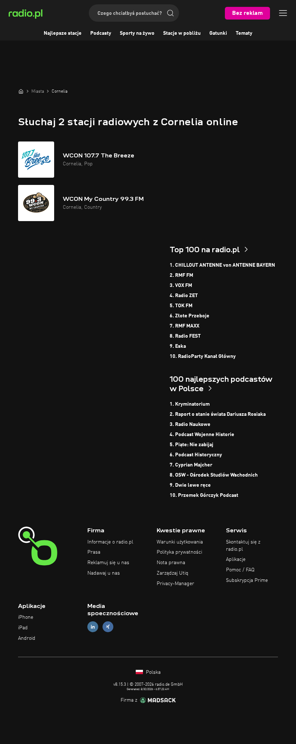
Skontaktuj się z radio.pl (243, 546)
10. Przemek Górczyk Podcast (204, 495)
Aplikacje (235, 559)
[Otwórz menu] (283, 13)
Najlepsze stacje (63, 33)
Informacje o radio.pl (110, 542)
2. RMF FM (181, 275)
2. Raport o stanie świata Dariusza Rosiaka (218, 414)
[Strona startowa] (21, 91)
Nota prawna (171, 562)
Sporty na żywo (137, 33)
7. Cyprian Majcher (191, 465)
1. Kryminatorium (190, 404)
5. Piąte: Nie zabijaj (191, 444)
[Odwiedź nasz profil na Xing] (108, 627)
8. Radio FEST (185, 336)
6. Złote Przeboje (189, 315)
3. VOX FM (181, 285)
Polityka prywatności (179, 552)
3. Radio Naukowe (190, 424)
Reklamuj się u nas (108, 562)
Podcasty (100, 33)
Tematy (244, 33)
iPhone (25, 617)
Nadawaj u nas (103, 573)
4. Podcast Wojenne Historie (202, 434)
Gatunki (218, 33)
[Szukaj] (170, 13)
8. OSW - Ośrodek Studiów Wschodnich (214, 475)
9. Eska (178, 346)
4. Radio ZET (184, 295)
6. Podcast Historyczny (196, 454)
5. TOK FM (181, 305)
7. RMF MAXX (184, 326)
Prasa (93, 552)
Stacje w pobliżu (182, 33)
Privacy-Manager (175, 583)
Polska (152, 672)
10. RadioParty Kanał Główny (203, 356)
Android (26, 638)
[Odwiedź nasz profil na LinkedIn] (93, 627)
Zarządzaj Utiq (172, 573)
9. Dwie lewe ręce (190, 485)
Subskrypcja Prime (247, 580)
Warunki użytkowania (180, 542)
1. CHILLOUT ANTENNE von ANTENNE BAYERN (222, 265)
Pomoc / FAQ (240, 569)
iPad (23, 627)
